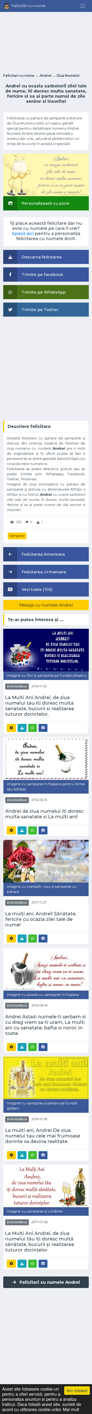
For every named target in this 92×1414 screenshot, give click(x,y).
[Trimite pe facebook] (43, 727)
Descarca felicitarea (41, 257)
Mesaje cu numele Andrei (46, 605)
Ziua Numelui (67, 76)
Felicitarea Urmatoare (43, 571)
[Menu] (83, 6)
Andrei (45, 76)
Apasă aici (23, 233)
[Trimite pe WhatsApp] (32, 728)
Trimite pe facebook (42, 274)
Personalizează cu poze (45, 203)
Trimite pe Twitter (40, 309)
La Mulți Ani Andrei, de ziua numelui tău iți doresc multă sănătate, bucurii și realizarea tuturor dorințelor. (39, 1241)
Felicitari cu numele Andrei (49, 1282)
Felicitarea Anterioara (43, 554)
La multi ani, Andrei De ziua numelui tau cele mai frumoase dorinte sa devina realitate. (42, 1135)
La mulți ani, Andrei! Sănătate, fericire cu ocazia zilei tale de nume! (40, 919)
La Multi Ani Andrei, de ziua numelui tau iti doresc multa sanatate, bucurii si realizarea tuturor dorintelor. (39, 706)
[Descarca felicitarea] (22, 728)
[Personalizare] (11, 728)
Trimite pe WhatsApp (43, 292)
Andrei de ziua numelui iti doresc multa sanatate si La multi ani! (44, 813)
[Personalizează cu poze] (46, 175)
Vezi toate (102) (37, 589)
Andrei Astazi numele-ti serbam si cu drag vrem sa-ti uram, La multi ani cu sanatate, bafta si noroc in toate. (45, 1025)
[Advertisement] (46, 41)
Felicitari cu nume (18, 76)
